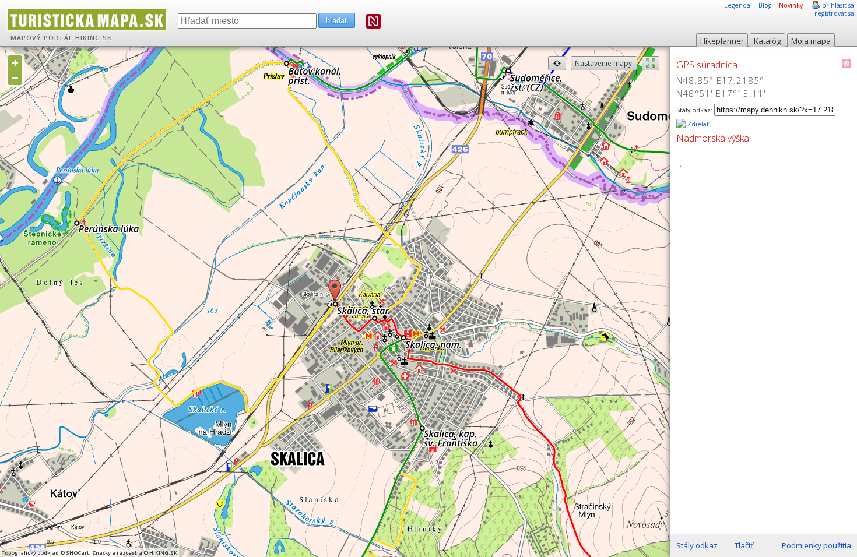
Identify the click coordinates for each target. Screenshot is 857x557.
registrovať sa (834, 13)
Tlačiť (744, 545)
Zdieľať (697, 124)
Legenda (737, 5)
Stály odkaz (697, 545)
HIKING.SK (93, 38)
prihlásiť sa (838, 5)
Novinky (791, 5)
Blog (764, 5)
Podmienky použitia (816, 545)
